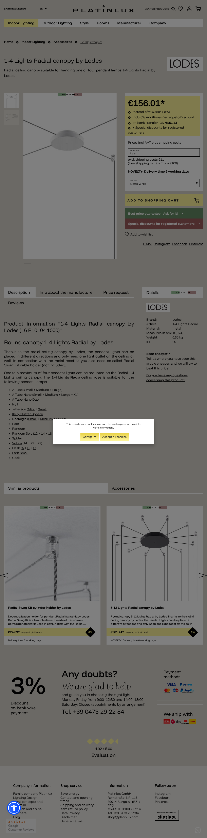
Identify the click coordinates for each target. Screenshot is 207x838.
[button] (14, 808)
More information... (103, 427)
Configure (89, 437)
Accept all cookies (114, 437)
